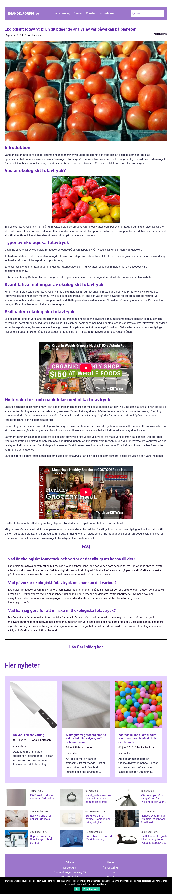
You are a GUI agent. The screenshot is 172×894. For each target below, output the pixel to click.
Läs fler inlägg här (86, 647)
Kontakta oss (106, 13)
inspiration (19, 746)
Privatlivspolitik (90, 889)
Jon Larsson (34, 35)
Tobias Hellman (146, 747)
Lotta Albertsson (41, 740)
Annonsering (62, 13)
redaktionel (160, 33)
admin (88, 747)
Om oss (78, 13)
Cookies (90, 13)
